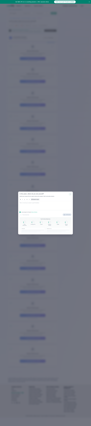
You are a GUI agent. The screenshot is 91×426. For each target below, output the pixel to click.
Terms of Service (34, 212)
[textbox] (45, 204)
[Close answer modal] (70, 194)
